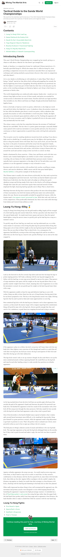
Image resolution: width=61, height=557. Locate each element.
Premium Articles (8, 8)
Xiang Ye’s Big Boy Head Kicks (16, 49)
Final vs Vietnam (11, 515)
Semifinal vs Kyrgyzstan (13, 512)
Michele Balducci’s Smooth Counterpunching (20, 51)
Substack (23, 554)
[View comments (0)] (10, 26)
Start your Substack (26, 550)
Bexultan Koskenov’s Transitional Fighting (19, 46)
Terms (35, 546)
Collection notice (42, 546)
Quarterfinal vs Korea (13, 509)
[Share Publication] (42, 2)
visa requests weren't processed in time (25, 197)
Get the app (38, 550)
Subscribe (48, 2)
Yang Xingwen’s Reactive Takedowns (17, 43)
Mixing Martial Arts (11, 21)
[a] (30, 255)
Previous (9, 540)
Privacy (31, 546)
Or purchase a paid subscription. (30, 532)
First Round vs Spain (12, 506)
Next (53, 540)
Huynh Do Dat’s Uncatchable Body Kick (18, 40)
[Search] (39, 2)
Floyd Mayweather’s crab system (17, 494)
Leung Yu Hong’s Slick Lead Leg (16, 34)
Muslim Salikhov (8, 172)
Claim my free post (30, 528)
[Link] (1, 30)
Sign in (56, 2)
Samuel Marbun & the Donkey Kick (17, 37)
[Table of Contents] (2, 278)
